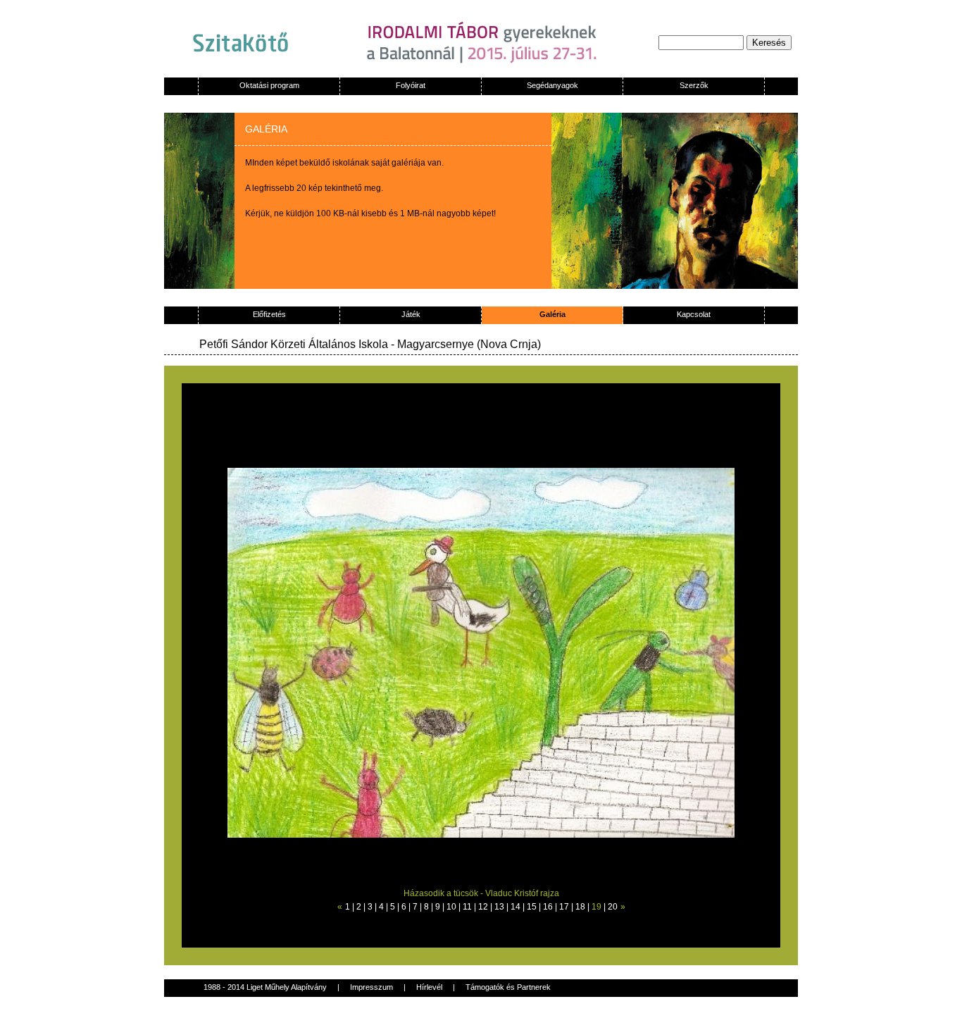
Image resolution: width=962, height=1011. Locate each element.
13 (499, 907)
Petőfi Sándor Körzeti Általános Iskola (295, 344)
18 (580, 907)
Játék (410, 314)
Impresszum (371, 987)
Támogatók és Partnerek (508, 987)
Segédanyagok (552, 85)
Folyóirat (410, 85)
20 (613, 907)
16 (548, 907)
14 (515, 907)
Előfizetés (269, 314)
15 (532, 907)
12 (483, 907)
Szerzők (694, 85)
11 (467, 907)
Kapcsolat (694, 314)
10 (451, 907)
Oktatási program (269, 85)
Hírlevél (429, 987)
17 (564, 907)
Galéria (552, 314)
